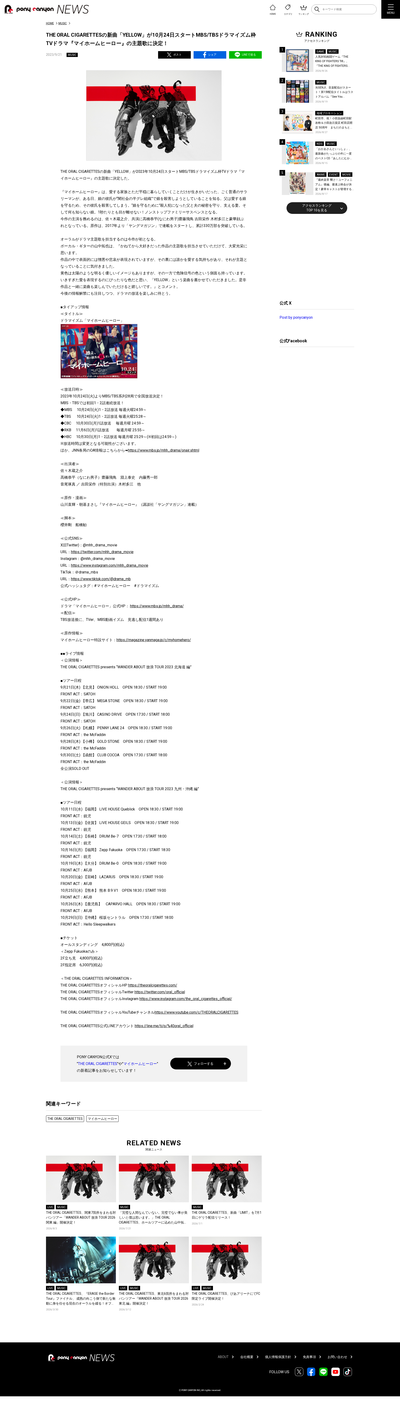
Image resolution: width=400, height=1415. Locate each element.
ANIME (321, 174)
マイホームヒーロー (140, 1063)
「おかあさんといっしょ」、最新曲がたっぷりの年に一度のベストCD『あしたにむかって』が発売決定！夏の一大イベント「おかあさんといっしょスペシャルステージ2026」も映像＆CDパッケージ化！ (334, 154)
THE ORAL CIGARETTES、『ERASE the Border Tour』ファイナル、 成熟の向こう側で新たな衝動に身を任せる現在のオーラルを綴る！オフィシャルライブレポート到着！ (81, 1299)
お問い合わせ (337, 1357)
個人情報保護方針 (278, 1357)
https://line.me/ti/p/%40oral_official (164, 1026)
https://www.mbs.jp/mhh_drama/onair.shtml (163, 450)
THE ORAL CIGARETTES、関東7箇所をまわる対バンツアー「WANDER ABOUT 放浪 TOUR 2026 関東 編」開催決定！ (81, 1217)
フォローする (203, 1063)
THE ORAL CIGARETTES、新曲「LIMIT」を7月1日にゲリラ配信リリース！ (227, 1215)
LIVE (50, 1207)
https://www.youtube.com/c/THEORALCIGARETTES (196, 1012)
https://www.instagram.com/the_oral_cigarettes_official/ (185, 999)
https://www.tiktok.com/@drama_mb (101, 579)
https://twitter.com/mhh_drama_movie (102, 552)
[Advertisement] (315, 256)
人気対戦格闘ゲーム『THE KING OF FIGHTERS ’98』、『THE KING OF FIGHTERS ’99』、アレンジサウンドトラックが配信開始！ (334, 61)
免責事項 (309, 1357)
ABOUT (223, 1357)
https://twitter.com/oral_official (160, 992)
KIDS (319, 143)
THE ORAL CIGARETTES (97, 1063)
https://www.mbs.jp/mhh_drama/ (157, 606)
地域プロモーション (329, 113)
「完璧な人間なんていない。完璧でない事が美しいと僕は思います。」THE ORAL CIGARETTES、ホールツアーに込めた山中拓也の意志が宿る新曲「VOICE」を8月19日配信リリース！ (153, 1218)
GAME (320, 51)
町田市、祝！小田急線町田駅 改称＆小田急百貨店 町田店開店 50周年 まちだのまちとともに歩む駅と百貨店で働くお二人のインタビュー (334, 123)
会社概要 (246, 1357)
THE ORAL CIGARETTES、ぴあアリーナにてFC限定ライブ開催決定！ (226, 1296)
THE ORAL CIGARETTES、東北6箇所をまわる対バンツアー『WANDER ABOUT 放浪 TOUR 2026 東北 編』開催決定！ (154, 1298)
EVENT (333, 174)
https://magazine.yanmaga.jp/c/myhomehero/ (154, 640)
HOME (50, 23)
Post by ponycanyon (296, 317)
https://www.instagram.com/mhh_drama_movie (109, 565)
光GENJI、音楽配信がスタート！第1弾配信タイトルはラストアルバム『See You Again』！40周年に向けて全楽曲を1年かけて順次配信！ (334, 92)
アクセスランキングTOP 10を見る (317, 208)
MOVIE (346, 174)
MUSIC (62, 23)
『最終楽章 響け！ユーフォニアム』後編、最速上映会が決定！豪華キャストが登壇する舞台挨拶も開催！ (333, 184)
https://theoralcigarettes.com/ (152, 985)
